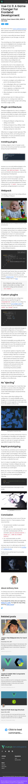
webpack (3, 651)
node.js (13, 720)
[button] (26, 2)
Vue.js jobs (4, 766)
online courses (10, 604)
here (16, 278)
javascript (9, 720)
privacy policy (22, 776)
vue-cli (7, 24)
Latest (3, 758)
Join (16, 758)
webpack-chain (10, 276)
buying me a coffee (6, 602)
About (3, 768)
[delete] (2, 778)
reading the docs (7, 549)
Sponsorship (18, 759)
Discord (3, 765)
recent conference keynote (19, 28)
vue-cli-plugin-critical (16, 303)
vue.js (3, 24)
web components (8, 687)
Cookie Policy (20, 782)
